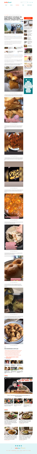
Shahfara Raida (5, 21)
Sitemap (29, 450)
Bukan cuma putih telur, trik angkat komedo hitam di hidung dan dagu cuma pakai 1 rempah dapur (28, 75)
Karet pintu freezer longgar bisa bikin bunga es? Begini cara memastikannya (28, 28)
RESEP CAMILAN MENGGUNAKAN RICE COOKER (28, 86)
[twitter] (31, 2)
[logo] (7, 2)
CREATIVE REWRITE (27, 87)
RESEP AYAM (29, 84)
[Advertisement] (18, 10)
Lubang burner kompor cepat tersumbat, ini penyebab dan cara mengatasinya (30, 38)
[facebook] (29, 2)
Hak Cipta (21, 450)
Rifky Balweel (16, 36)
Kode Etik (24, 450)
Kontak (9, 450)
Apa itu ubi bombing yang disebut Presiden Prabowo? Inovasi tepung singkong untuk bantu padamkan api (28, 54)
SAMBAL (28, 81)
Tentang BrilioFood (13, 450)
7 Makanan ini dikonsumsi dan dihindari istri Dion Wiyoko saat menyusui (13, 350)
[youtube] (32, 2)
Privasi (18, 450)
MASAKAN (26, 84)
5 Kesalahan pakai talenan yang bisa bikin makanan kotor (30, 46)
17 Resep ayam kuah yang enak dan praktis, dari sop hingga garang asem (25, 421)
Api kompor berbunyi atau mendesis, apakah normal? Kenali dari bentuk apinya (30, 34)
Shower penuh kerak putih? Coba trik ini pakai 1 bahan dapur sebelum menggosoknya (30, 42)
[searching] (27, 2)
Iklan (7, 450)
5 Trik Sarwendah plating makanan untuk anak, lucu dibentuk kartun (13, 351)
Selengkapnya (30, 410)
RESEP (31, 87)
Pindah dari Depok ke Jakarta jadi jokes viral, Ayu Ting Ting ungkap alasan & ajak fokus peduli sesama (28, 61)
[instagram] (30, 2)
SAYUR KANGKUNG (28, 90)
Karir (27, 450)
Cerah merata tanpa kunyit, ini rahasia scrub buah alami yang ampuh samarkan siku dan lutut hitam (27, 68)
